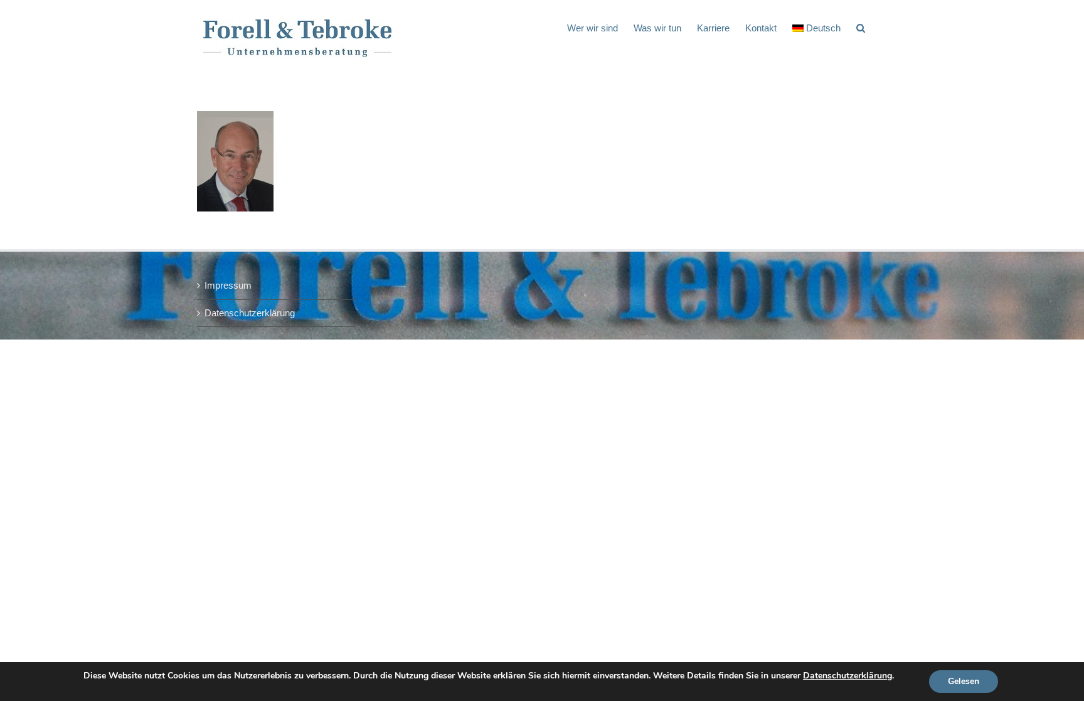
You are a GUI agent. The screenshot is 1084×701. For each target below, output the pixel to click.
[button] (860, 27)
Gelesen (963, 681)
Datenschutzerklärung (250, 313)
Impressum (228, 285)
